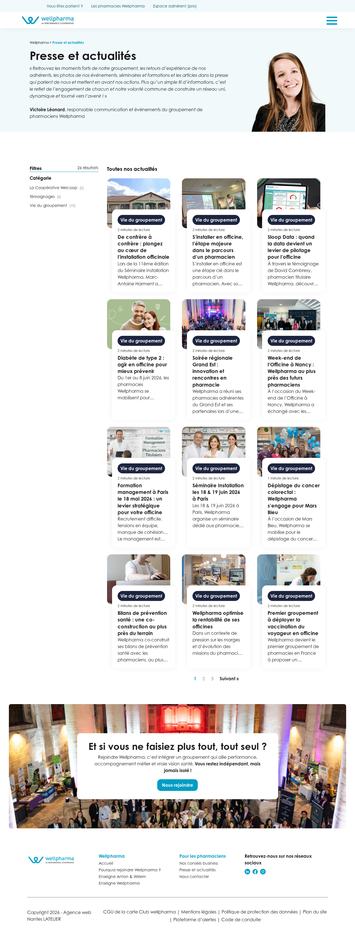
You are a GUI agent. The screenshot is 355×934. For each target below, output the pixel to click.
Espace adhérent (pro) (175, 6)
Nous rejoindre (177, 785)
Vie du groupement (52, 205)
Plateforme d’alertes (194, 919)
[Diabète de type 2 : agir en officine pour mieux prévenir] (141, 359)
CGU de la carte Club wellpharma (139, 912)
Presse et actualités (197, 869)
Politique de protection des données (260, 912)
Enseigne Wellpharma (119, 883)
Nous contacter (194, 876)
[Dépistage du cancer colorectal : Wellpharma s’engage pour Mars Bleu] (291, 487)
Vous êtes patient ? (65, 6)
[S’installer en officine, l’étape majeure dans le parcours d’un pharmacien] (216, 235)
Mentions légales (198, 912)
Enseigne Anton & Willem (122, 876)
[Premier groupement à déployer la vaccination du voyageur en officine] (291, 611)
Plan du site (315, 912)
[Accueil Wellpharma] (48, 20)
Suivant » (229, 678)
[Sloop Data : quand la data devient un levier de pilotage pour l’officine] (291, 235)
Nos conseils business (198, 863)
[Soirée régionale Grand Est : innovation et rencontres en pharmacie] (216, 359)
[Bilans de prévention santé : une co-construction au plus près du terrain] (141, 611)
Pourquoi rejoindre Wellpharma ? (130, 869)
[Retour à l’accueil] (53, 860)
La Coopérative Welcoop (57, 187)
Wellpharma (39, 42)
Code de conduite (241, 919)
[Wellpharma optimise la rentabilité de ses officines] (216, 611)
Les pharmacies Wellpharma (118, 6)
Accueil (106, 863)
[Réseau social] (247, 871)
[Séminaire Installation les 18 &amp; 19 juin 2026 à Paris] (216, 487)
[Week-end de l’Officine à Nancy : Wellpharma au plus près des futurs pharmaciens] (291, 359)
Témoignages (45, 196)
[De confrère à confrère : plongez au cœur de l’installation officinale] (141, 235)
